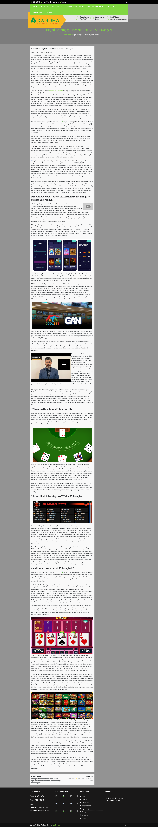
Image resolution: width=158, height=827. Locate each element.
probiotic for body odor (56, 91)
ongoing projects (95, 7)
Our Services (57, 7)
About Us (45, 7)
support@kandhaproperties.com (51, 2)
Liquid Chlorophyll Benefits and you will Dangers (52, 48)
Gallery (110, 7)
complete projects (75, 7)
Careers (49, 12)
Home (35, 7)
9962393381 (36, 2)
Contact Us (37, 12)
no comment (49, 52)
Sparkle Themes (56, 825)
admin (42, 52)
